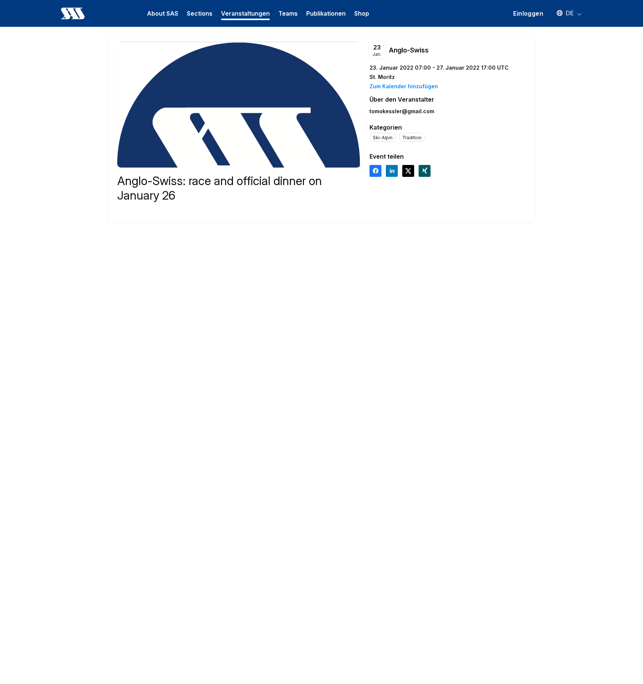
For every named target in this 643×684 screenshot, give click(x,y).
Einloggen (528, 13)
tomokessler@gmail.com (402, 111)
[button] (565, 13)
